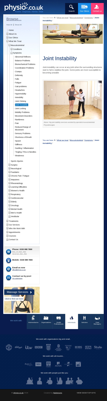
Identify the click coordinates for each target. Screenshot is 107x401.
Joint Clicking (20, 101)
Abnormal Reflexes (23, 57)
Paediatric (15, 172)
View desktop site (86, 393)
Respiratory (16, 194)
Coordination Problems (24, 68)
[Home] (54, 17)
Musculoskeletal (76, 18)
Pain (17, 123)
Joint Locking (20, 108)
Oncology (15, 205)
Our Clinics (13, 38)
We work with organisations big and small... (53, 339)
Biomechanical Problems (25, 64)
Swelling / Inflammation (24, 148)
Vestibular (15, 216)
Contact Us (13, 239)
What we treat (62, 18)
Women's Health (18, 191)
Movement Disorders (23, 116)
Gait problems (21, 86)
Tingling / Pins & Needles (25, 152)
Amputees (15, 180)
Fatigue (18, 83)
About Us (13, 34)
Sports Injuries (17, 161)
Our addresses (17, 278)
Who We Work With (17, 228)
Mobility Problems (22, 112)
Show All (18, 25)
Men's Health (16, 213)
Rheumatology (17, 183)
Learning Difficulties (19, 187)
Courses (12, 236)
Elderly (14, 202)
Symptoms (88, 18)
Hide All (9, 25)
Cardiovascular (17, 198)
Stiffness (18, 144)
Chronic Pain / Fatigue (20, 176)
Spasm (18, 141)
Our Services (14, 225)
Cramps (18, 71)
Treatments (13, 221)
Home (11, 30)
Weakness (19, 156)
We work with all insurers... (53, 356)
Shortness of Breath (23, 137)
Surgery (14, 165)
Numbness (19, 120)
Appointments (14, 232)
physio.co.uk (18, 393)
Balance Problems (22, 61)
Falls (17, 79)
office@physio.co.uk (19, 270)
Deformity (19, 75)
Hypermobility (20, 94)
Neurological (16, 168)
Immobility (19, 97)
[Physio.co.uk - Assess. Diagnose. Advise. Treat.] (25, 7)
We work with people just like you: (54, 373)
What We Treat (15, 41)
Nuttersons (57, 393)
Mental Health (16, 209)
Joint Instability (21, 105)
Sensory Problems (22, 133)
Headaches (20, 90)
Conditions (17, 49)
